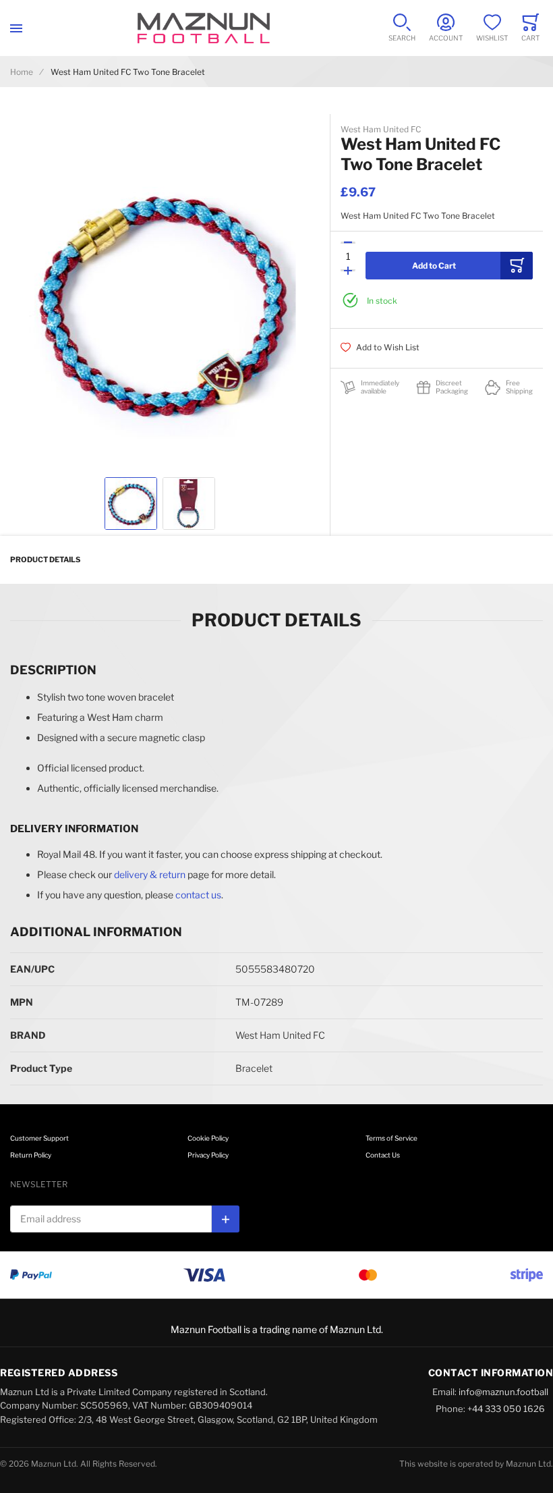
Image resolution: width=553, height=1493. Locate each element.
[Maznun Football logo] (203, 28)
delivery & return (149, 874)
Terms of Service (391, 1138)
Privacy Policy (208, 1155)
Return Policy (30, 1155)
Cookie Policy (208, 1138)
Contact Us (383, 1155)
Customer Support (39, 1138)
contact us (198, 894)
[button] (131, 503)
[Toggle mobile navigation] (16, 28)
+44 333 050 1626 (506, 1408)
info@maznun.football (503, 1391)
